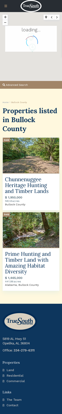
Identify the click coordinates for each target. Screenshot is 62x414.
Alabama (11, 285)
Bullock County (15, 204)
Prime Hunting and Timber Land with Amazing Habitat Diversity (28, 263)
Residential (15, 375)
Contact (12, 405)
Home (6, 102)
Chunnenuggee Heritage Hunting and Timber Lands (27, 185)
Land (10, 370)
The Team (14, 399)
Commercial (16, 381)
